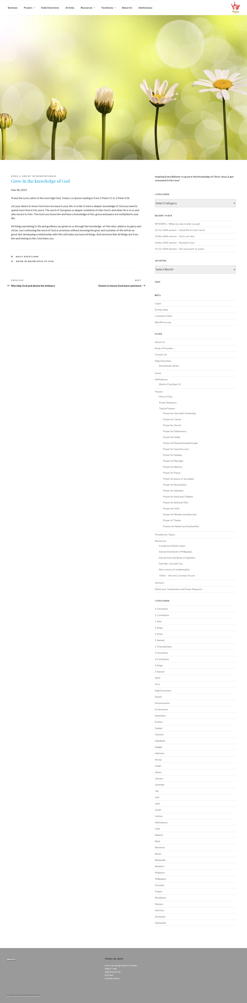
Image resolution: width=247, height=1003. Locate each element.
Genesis (159, 734)
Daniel (158, 696)
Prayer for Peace (171, 472)
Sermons (12, 7)
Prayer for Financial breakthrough (180, 443)
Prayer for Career (172, 419)
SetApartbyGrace (44, 176)
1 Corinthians (162, 615)
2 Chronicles (161, 652)
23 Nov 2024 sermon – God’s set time (174, 236)
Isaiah (158, 765)
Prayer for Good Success (176, 449)
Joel (157, 797)
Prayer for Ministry (172, 466)
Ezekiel (158, 728)
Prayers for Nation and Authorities (181, 526)
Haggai (158, 747)
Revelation (160, 897)
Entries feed (161, 309)
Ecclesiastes (161, 709)
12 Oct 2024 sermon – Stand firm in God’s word (180, 230)
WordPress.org (163, 322)
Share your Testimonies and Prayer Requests (178, 589)
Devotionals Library (169, 365)
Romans (159, 904)
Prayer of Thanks (172, 520)
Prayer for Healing (172, 454)
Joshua (158, 816)
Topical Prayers (167, 408)
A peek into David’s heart (172, 545)
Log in (158, 303)
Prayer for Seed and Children (178, 496)
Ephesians (160, 715)
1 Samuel (159, 640)
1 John (158, 621)
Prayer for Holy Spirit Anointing (179, 413)
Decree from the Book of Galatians (177, 557)
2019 (157, 678)
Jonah (158, 809)
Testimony (107, 7)
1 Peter (159, 634)
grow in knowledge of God (35, 261)
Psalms (158, 891)
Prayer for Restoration (175, 484)
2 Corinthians (162, 659)
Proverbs (159, 885)
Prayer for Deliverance (174, 431)
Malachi (159, 835)
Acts (157, 684)
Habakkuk (160, 740)
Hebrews (159, 753)
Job (157, 791)
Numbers (159, 866)
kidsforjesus (145, 7)
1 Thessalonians (163, 646)
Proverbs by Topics (165, 534)
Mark (157, 841)
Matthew (160, 847)
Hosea (158, 759)
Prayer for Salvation (173, 490)
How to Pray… (166, 396)
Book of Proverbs (164, 348)
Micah (158, 853)
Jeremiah (159, 784)
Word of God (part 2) (170, 384)
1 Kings (159, 627)
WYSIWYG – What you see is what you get (177, 223)
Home (158, 373)
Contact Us (161, 354)
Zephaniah (160, 922)
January (159, 778)
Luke (157, 828)
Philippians (160, 878)
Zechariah (160, 916)
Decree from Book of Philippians (175, 551)
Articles (70, 7)
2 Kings (159, 665)
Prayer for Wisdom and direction (180, 514)
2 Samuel (159, 671)
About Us (127, 7)
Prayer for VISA (171, 508)
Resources (86, 7)
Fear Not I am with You (171, 563)
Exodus (159, 721)
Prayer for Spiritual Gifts (175, 502)
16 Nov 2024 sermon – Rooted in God (174, 242)
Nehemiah (160, 860)
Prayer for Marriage (173, 460)
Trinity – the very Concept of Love (177, 575)
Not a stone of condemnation (174, 569)
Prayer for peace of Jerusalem (178, 478)
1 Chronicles (161, 608)
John (157, 803)
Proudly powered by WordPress (23, 995)
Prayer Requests (168, 402)
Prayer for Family (171, 437)
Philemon (160, 872)
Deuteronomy (162, 703)
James (158, 772)
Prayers (28, 7)
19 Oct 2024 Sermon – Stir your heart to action (179, 248)
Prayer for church (172, 425)
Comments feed (163, 315)
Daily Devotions (50, 7)
